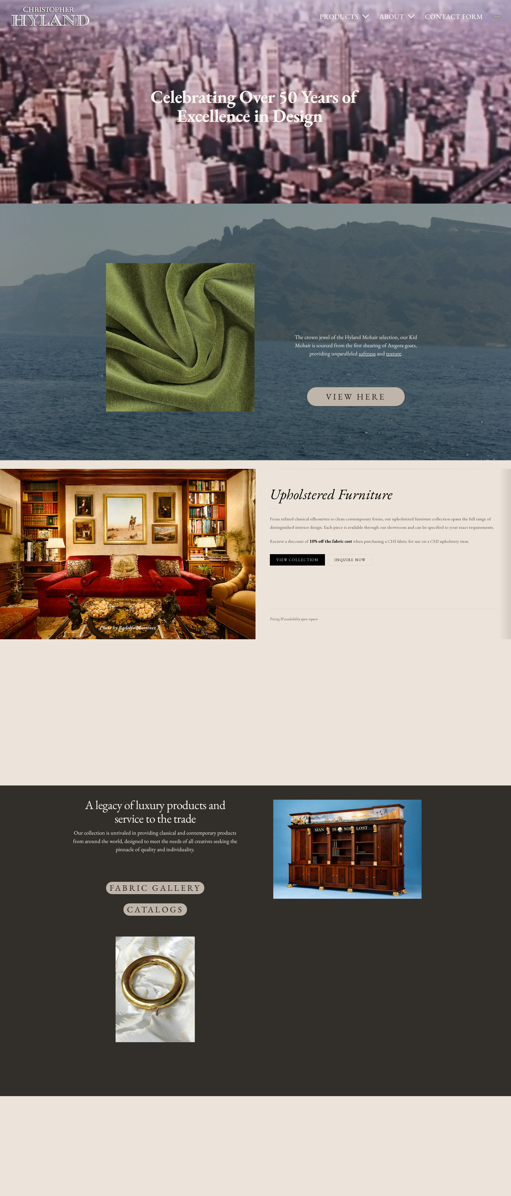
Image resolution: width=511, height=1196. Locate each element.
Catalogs (155, 909)
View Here (356, 396)
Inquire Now (350, 560)
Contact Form (432, 16)
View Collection (297, 560)
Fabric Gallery (155, 887)
